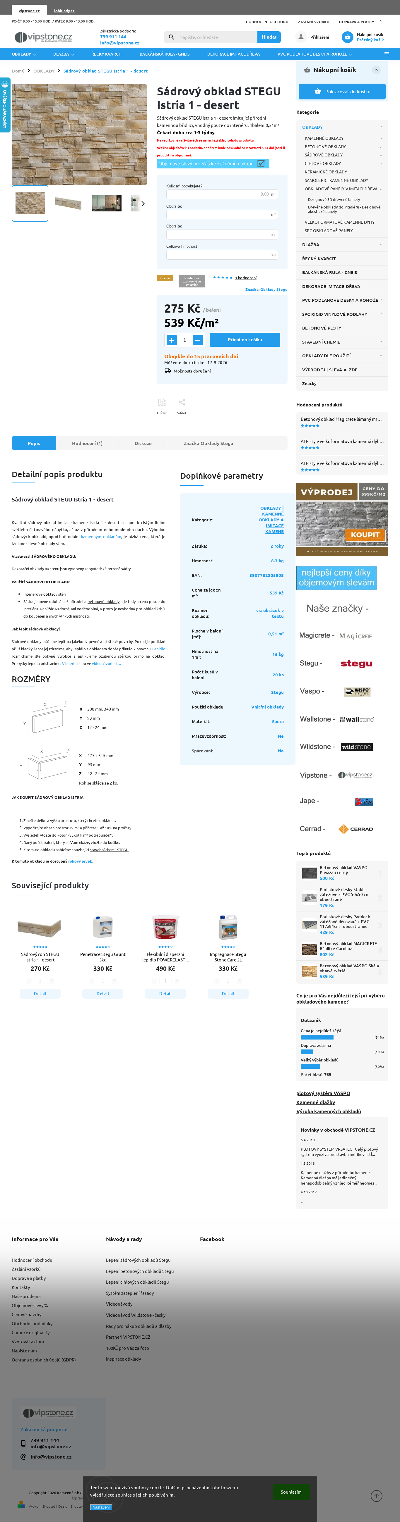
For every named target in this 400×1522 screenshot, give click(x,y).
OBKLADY (312, 127)
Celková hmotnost (181, 246)
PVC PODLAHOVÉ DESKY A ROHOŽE (340, 300)
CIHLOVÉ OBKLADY (323, 163)
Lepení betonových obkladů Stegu (140, 1271)
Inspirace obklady (123, 1358)
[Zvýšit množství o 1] (172, 340)
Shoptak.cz (79, 1506)
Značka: (266, 289)
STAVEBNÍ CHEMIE (321, 342)
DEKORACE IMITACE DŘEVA (331, 286)
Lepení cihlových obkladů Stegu (137, 1282)
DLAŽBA (310, 244)
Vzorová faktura (28, 1341)
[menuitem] (28, 54)
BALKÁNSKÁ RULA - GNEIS (329, 272)
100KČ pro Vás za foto (127, 1348)
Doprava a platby (356, 21)
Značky (309, 383)
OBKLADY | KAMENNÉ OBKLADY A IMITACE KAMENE (271, 519)
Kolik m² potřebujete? (184, 186)
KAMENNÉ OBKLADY (324, 138)
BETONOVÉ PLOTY (321, 328)
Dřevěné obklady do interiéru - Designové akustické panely (344, 209)
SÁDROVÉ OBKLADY (324, 154)
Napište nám (24, 1350)
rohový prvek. (80, 861)
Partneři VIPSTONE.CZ (128, 1337)
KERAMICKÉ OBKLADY (326, 171)
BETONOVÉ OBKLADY (325, 146)
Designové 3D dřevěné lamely (334, 199)
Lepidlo (158, 648)
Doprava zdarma (316, 1045)
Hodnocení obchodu (267, 21)
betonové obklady (103, 601)
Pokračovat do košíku (347, 91)
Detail (40, 993)
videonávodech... (106, 663)
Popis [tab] (34, 443)
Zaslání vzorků (313, 21)
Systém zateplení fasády (130, 1293)
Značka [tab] (208, 443)
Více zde (69, 663)
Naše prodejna (26, 1296)
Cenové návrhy (26, 1314)
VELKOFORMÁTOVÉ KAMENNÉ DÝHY (340, 222)
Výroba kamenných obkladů (328, 1111)
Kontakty (21, 1287)
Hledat (269, 37)
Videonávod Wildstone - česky (135, 1315)
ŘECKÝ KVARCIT (319, 258)
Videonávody (119, 1303)
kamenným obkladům (101, 536)
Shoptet (48, 1506)
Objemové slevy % (30, 1305)
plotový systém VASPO (323, 1093)
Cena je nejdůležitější (321, 1030)
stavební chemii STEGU (109, 849)
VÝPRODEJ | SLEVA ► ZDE (330, 370)
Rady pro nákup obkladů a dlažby (138, 1326)
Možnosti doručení (192, 371)
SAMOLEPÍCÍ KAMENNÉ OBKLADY (336, 180)
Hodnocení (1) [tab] (87, 443)
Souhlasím (291, 1492)
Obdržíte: (174, 206)
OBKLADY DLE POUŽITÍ (326, 355)
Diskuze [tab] (143, 443)
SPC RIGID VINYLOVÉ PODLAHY (334, 314)
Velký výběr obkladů (320, 1060)
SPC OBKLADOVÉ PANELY (329, 230)
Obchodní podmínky (32, 1323)
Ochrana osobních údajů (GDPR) (44, 1359)
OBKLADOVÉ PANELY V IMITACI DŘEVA (341, 188)
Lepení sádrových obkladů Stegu (138, 1260)
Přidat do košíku (245, 339)
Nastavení (101, 1507)
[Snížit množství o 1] (198, 340)
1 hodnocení (246, 278)
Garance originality (30, 1332)
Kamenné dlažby (315, 1102)
